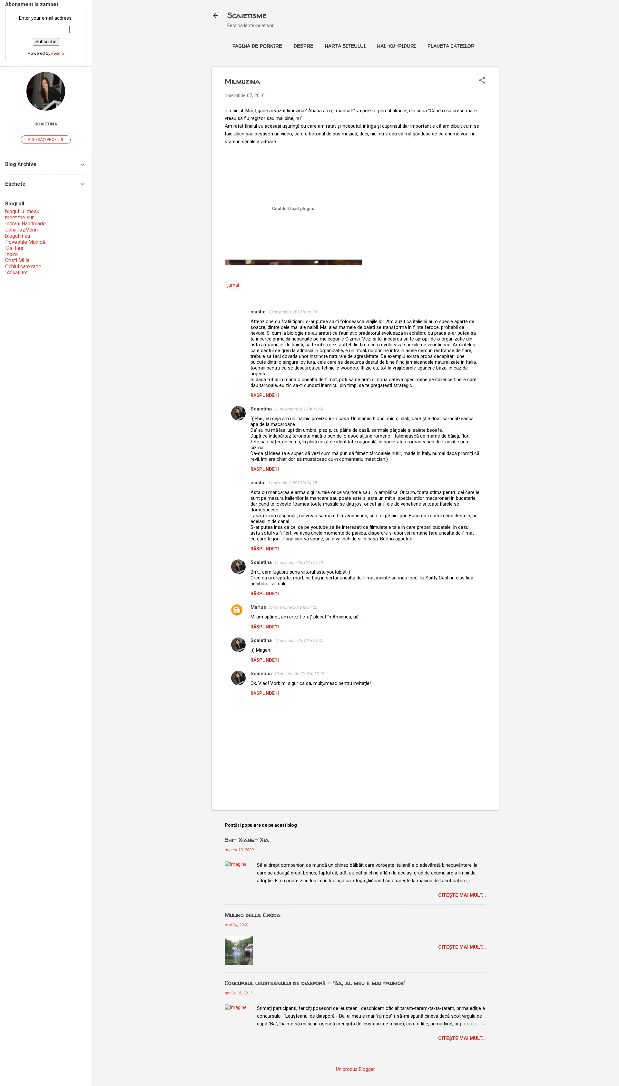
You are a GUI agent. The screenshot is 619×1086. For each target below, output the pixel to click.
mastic (258, 312)
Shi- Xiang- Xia (247, 840)
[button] (482, 80)
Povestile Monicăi (25, 242)
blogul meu (17, 236)
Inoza (11, 254)
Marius (258, 607)
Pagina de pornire (257, 46)
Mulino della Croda (252, 915)
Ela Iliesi (15, 248)
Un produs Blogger (355, 1069)
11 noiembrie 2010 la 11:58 (298, 409)
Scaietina (261, 409)
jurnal (233, 285)
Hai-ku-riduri (396, 46)
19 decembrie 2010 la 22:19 (299, 673)
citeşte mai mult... (462, 895)
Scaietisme (246, 15)
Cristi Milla (17, 260)
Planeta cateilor (451, 46)
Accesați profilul (46, 139)
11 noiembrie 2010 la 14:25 (292, 482)
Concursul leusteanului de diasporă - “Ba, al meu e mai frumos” (315, 983)
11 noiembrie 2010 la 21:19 (298, 562)
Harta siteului (345, 46)
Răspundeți (265, 395)
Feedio (57, 53)
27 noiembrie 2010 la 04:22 (293, 607)
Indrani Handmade (25, 224)
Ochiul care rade (23, 266)
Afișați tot (17, 272)
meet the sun (19, 217)
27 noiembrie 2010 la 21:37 (298, 640)
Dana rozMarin (21, 230)
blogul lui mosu (22, 211)
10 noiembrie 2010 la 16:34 (292, 312)
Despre (303, 46)
